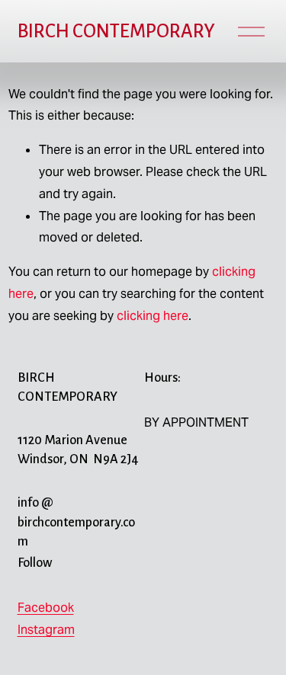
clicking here (152, 316)
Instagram (46, 630)
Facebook (46, 608)
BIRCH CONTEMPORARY (116, 31)
